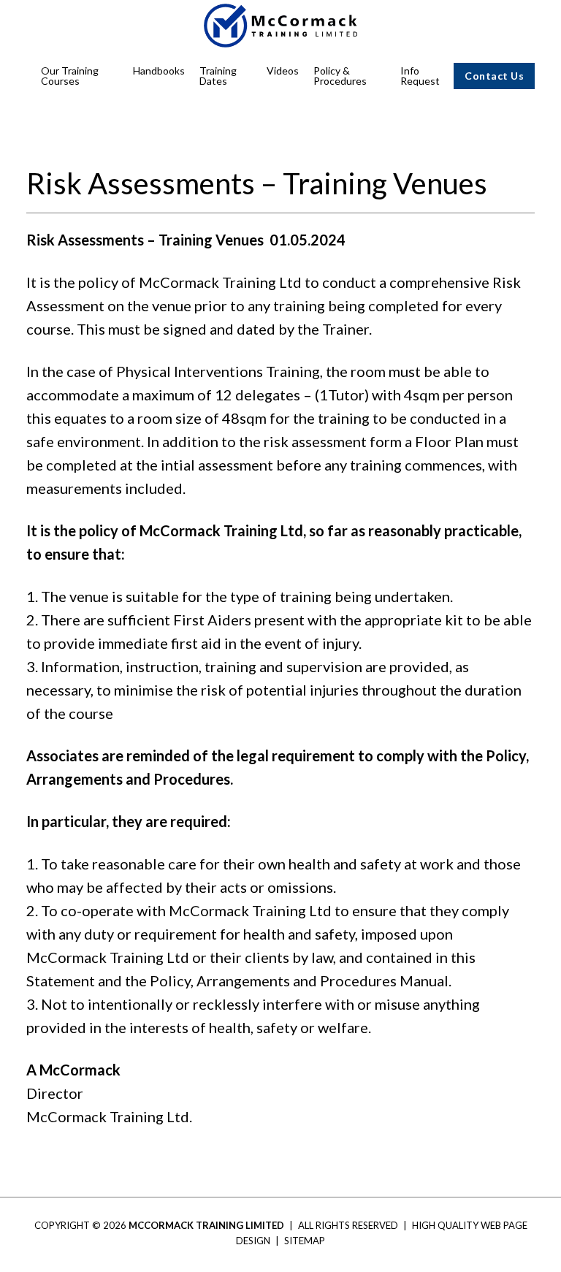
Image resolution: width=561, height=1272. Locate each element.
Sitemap (304, 1240)
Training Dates (218, 75)
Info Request (420, 75)
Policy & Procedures (340, 75)
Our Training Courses (70, 75)
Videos (283, 70)
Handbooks (159, 70)
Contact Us (494, 75)
